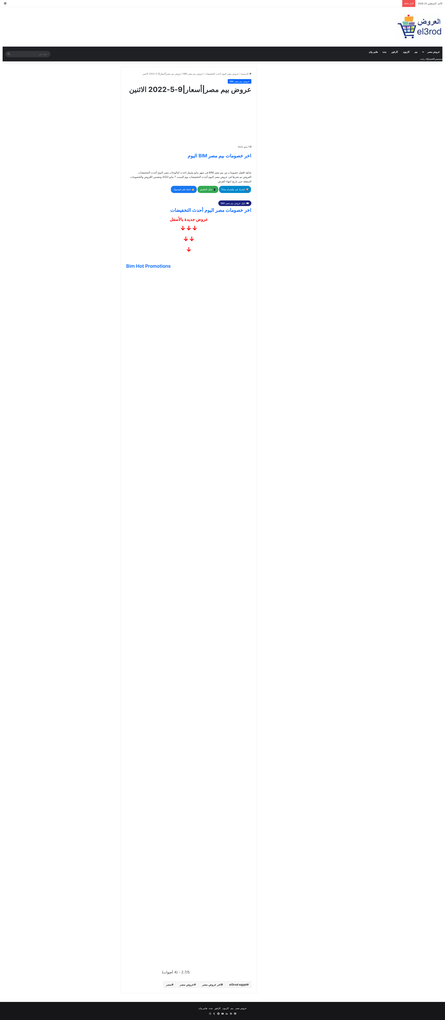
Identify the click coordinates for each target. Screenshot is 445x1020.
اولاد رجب (424, 58)
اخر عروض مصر (211, 984)
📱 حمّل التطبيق (208, 189)
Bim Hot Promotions (148, 266)
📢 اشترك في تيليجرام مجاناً (235, 189)
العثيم (432, 58)
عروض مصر (433, 51)
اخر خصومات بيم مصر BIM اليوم (219, 156)
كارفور (394, 51)
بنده (384, 51)
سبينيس (438, 58)
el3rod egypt (238, 984)
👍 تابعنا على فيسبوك (183, 189)
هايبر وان (373, 51)
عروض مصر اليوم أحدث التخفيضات (222, 73)
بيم (416, 51)
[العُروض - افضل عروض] (418, 27)
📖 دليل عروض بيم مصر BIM (235, 203)
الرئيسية (245, 73)
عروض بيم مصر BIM (193, 73)
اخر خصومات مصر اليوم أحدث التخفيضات (210, 210)
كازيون (406, 51)
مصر (169, 984)
